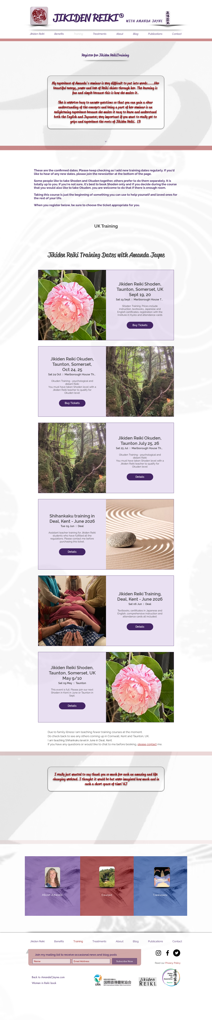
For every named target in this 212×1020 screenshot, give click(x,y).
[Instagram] (158, 952)
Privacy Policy (173, 963)
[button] (105, 141)
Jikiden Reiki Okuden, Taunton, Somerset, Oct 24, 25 (72, 364)
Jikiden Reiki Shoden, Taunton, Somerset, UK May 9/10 (72, 673)
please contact (147, 744)
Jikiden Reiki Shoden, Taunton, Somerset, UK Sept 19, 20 (140, 289)
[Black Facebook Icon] (167, 952)
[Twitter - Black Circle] (176, 952)
